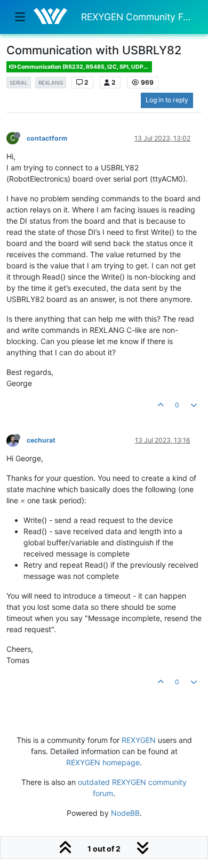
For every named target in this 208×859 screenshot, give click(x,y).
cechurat (41, 440)
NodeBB (125, 812)
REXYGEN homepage (103, 762)
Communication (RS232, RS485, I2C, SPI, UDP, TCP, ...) (84, 66)
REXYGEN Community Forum (137, 16)
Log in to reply (167, 100)
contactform (47, 138)
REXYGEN (139, 740)
